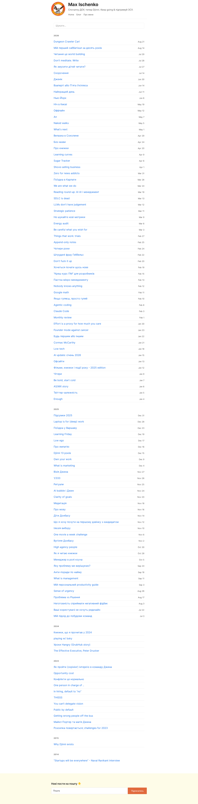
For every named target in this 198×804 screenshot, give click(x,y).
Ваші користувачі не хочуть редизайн (77, 609)
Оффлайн (59, 110)
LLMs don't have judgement (70, 204)
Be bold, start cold (64, 380)
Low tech (59, 348)
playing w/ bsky (63, 638)
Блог (78, 14)
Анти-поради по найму (68, 572)
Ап (55, 116)
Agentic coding (62, 304)
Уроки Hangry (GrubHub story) (72, 644)
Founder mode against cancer (71, 330)
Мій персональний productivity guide (76, 584)
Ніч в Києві (60, 104)
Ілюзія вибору (62, 528)
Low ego (59, 440)
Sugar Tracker (62, 160)
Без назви (60, 141)
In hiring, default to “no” (67, 691)
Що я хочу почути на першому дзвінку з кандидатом (86, 521)
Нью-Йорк (60, 97)
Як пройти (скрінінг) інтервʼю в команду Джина (83, 666)
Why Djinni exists (64, 744)
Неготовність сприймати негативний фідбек (81, 603)
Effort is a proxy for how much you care (77, 323)
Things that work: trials (67, 235)
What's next (60, 129)
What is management (66, 578)
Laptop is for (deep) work (69, 421)
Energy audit (61, 223)
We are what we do (65, 185)
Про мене (88, 14)
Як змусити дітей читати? (69, 66)
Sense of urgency (64, 590)
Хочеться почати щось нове (71, 267)
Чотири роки (62, 248)
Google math (61, 292)
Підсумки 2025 (63, 415)
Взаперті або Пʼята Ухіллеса (71, 85)
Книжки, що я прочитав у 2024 (73, 632)
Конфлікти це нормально (69, 679)
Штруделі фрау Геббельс (69, 254)
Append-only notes (65, 242)
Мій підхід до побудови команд (73, 615)
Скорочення (61, 73)
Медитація (60, 503)
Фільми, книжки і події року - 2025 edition (79, 367)
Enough (58, 398)
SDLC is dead (62, 198)
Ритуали (59, 484)
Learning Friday (63, 434)
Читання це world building (69, 54)
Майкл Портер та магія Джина (72, 721)
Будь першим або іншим (68, 336)
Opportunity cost (64, 673)
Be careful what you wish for (70, 229)
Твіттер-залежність (65, 392)
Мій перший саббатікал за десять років (78, 47)
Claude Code (61, 311)
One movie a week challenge (70, 534)
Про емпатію (61, 446)
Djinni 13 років (62, 453)
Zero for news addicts (67, 173)
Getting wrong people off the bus (73, 715)
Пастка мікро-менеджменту (71, 279)
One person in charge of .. (69, 685)
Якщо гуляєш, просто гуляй (70, 298)
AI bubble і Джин (64, 490)
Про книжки (61, 148)
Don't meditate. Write (66, 60)
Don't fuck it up (63, 261)
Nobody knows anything (68, 286)
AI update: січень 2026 (67, 355)
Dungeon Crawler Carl (67, 41)
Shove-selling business (67, 167)
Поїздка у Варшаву (65, 427)
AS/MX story (61, 386)
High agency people (65, 547)
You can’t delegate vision (68, 703)
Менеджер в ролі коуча (68, 559)
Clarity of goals (63, 496)
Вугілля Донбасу (64, 540)
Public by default (63, 709)
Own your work (63, 459)
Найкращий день (64, 91)
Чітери (58, 373)
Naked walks (61, 123)
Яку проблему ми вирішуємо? (72, 565)
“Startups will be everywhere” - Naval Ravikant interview (87, 760)
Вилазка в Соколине (66, 135)
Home (71, 14)
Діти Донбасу (62, 515)
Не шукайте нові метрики (69, 217)
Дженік (58, 79)
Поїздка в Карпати (65, 179)
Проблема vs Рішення (67, 597)
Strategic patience (64, 210)
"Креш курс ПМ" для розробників (74, 273)
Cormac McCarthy (64, 342)
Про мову (60, 509)
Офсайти (59, 361)
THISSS (58, 697)
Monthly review (63, 317)
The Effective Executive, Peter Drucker (76, 650)
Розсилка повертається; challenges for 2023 (81, 727)
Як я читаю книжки (65, 553)
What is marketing (64, 465)
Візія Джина (61, 471)
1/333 (57, 478)
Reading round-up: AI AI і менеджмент (76, 191)
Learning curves (63, 154)
